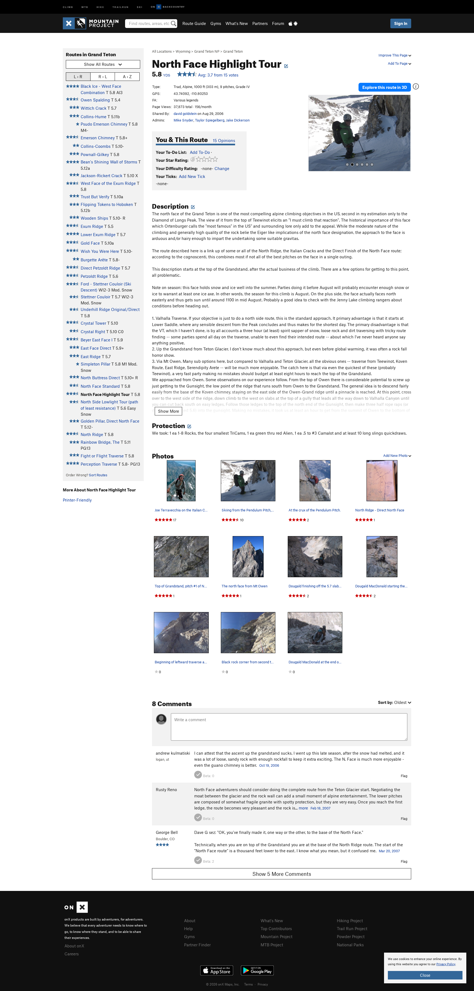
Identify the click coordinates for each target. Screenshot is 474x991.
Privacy (263, 984)
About (189, 920)
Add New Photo (395, 455)
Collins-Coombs (96, 146)
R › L (102, 76)
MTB (84, 7)
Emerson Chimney (98, 137)
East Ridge (91, 356)
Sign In (400, 23)
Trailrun (120, 7)
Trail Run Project (352, 928)
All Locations (162, 51)
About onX (74, 945)
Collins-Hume (93, 116)
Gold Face (90, 242)
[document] (425, 967)
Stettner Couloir (95, 296)
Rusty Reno (166, 789)
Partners (260, 23)
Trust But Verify (95, 196)
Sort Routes (98, 475)
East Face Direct (96, 348)
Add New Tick (192, 176)
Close (425, 975)
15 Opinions (224, 140)
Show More (168, 411)
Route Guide (194, 23)
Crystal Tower (93, 323)
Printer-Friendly (77, 499)
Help (188, 928)
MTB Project (272, 944)
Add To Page (398, 63)
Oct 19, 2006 (269, 765)
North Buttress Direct (100, 377)
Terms (248, 984)
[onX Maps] (76, 911)
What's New (236, 23)
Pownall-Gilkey (95, 154)
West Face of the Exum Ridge (108, 183)
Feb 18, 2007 (321, 808)
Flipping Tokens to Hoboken (107, 204)
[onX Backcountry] (168, 7)
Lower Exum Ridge (98, 234)
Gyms (215, 23)
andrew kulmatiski (173, 753)
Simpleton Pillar (95, 363)
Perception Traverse (99, 463)
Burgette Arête (94, 259)
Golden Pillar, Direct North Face (110, 420)
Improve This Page (393, 55)
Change (222, 168)
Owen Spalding (95, 99)
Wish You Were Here (100, 251)
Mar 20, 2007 (389, 851)
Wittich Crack (93, 108)
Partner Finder (197, 944)
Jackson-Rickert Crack (101, 175)
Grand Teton (233, 51)
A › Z (127, 76)
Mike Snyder (183, 120)
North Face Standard (100, 386)
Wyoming (183, 51)
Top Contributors (276, 928)
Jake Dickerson (238, 120)
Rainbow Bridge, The (100, 442)
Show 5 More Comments (281, 874)
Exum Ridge (92, 226)
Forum (278, 23)
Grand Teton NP (206, 51)
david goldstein (185, 113)
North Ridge (92, 434)
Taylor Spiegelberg (209, 120)
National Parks (350, 944)
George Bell (167, 832)
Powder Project (351, 936)
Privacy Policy (445, 964)
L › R (78, 76)
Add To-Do (200, 152)
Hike (100, 7)
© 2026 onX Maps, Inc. (222, 984)
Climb (68, 7)
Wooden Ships (94, 218)
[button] (313, 133)
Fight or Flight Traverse (102, 455)
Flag (404, 776)
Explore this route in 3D (384, 87)
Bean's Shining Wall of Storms (109, 161)
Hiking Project (350, 920)
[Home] (93, 23)
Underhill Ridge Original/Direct (110, 309)
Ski (140, 7)
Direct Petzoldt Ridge (100, 267)
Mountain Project (276, 936)
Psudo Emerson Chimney (104, 123)
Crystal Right (93, 331)
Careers (71, 953)
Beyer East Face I (96, 339)
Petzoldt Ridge (94, 276)
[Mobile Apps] (293, 23)
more (303, 807)
